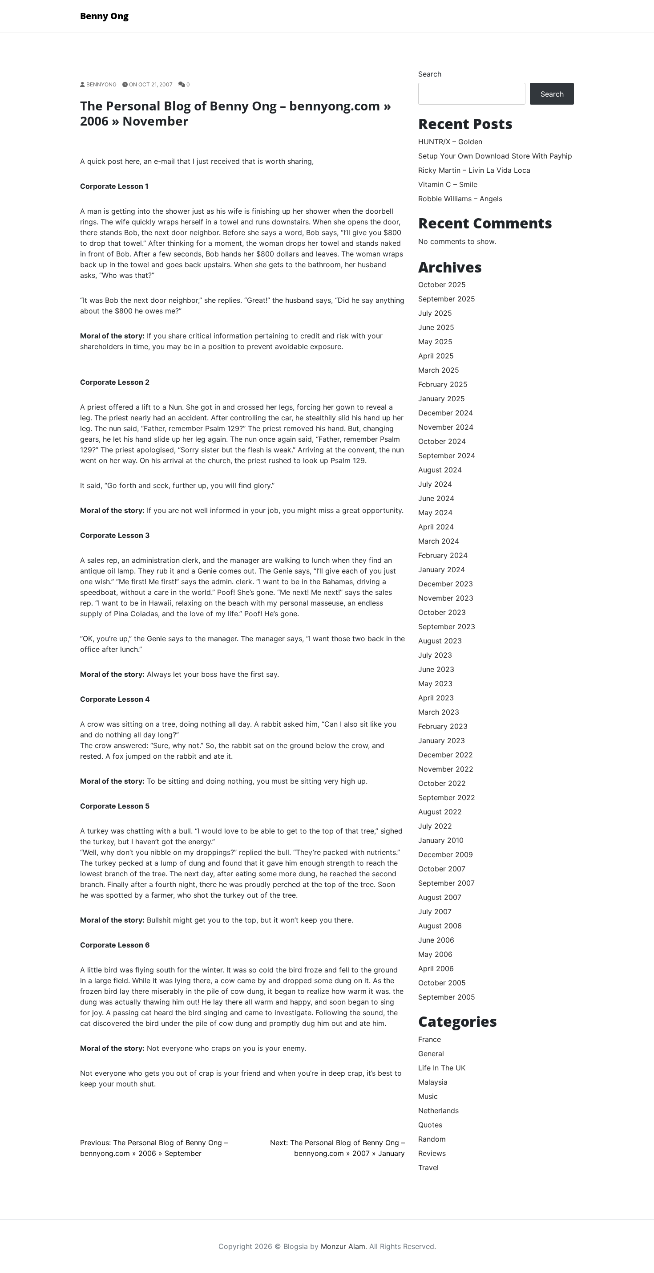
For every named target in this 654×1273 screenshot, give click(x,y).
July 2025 (435, 313)
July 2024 (435, 484)
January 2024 (441, 569)
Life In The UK (441, 1067)
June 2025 (436, 327)
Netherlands (438, 1110)
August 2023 (440, 640)
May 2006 (435, 954)
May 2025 (435, 341)
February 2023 (443, 726)
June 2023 (436, 669)
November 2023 (445, 598)
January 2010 (441, 840)
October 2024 (442, 441)
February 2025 (443, 384)
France (429, 1039)
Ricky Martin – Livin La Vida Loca (474, 170)
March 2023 (438, 712)
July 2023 (435, 655)
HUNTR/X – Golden (450, 141)
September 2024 (446, 455)
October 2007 (441, 868)
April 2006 (436, 968)
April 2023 (436, 697)
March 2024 (438, 541)
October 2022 (442, 783)
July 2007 (435, 911)
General (431, 1053)
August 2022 (440, 811)
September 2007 (446, 882)
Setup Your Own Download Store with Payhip (495, 155)
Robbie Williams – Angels (460, 198)
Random (432, 1139)
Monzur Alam (343, 1246)
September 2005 (446, 996)
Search (429, 73)
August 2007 (439, 897)
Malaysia (433, 1082)
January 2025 (441, 398)
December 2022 (445, 754)
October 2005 (442, 982)
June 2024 (436, 498)
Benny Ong (104, 16)
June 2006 (436, 939)
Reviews (432, 1153)
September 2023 (446, 626)
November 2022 (445, 769)
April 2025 (436, 355)
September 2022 (446, 797)
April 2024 (436, 526)
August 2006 (440, 925)
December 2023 (445, 583)
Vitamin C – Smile (447, 184)
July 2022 (435, 826)
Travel (428, 1167)
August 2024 (440, 469)
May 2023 (435, 683)
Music (428, 1096)
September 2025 (446, 298)
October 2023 (442, 612)
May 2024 (435, 512)
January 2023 (441, 740)
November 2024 (445, 427)
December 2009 (445, 854)
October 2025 (442, 284)
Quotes (430, 1124)
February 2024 (443, 555)
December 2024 (445, 412)
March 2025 (438, 370)
